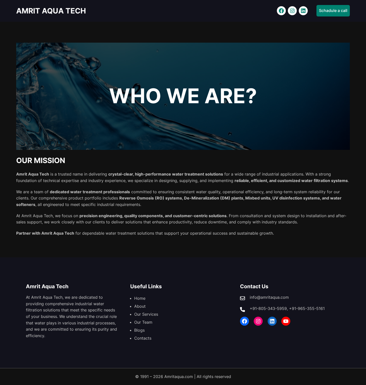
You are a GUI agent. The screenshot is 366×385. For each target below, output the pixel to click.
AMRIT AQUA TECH (51, 10)
